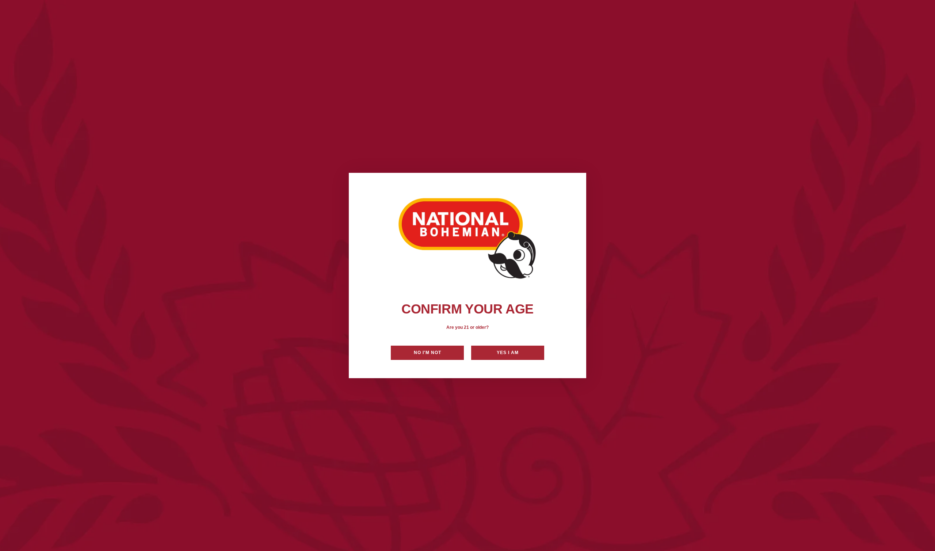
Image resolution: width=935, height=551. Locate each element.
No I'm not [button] (427, 352)
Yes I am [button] (508, 352)
